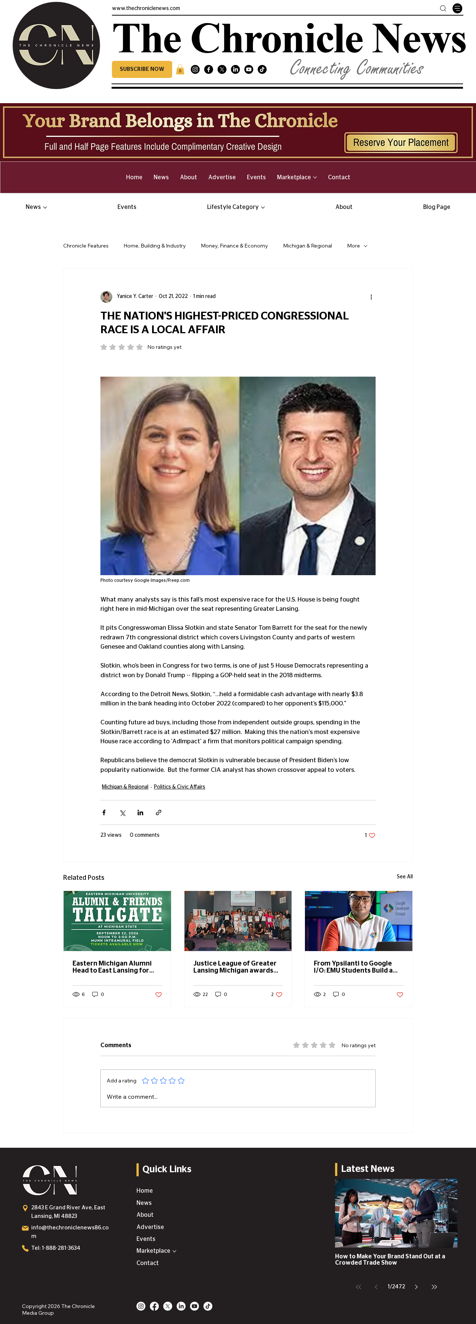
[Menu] (457, 8)
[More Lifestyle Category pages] (263, 207)
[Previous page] (376, 1287)
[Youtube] (248, 69)
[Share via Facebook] (103, 812)
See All (405, 876)
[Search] (443, 8)
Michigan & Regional (307, 245)
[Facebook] (208, 69)
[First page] (358, 1287)
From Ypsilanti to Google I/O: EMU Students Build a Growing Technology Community (353, 967)
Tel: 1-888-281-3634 (55, 1248)
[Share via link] (158, 812)
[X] (222, 69)
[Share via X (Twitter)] (122, 812)
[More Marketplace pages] (315, 177)
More (353, 245)
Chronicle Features (86, 245)
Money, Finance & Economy (234, 245)
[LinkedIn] (235, 69)
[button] (142, 69)
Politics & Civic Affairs (179, 787)
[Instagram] (195, 69)
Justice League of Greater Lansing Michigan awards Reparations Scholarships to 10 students (238, 967)
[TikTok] (262, 69)
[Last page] (434, 1287)
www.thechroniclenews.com (146, 8)
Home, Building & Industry (154, 245)
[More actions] (371, 296)
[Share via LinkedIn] (140, 812)
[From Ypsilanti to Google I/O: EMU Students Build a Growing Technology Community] (358, 921)
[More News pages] (45, 207)
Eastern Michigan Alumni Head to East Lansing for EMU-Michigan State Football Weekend (112, 967)
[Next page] (416, 1287)
